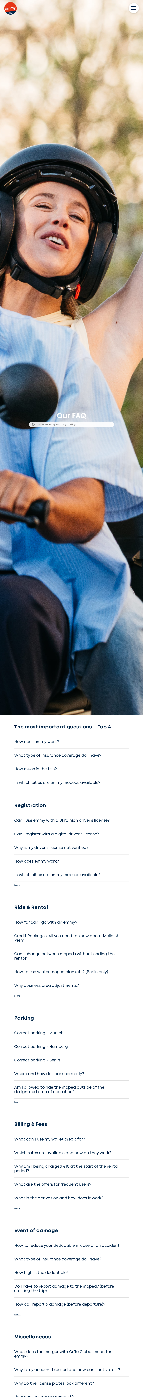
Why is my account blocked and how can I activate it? (67, 1370)
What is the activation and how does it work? (58, 1198)
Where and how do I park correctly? (49, 1074)
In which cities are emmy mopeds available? (57, 783)
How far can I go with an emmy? (45, 922)
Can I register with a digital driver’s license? (56, 834)
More (17, 885)
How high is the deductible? (41, 1273)
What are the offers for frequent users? (52, 1184)
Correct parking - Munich (39, 1033)
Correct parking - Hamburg (41, 1047)
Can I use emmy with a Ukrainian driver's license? (62, 820)
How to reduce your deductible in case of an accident (67, 1245)
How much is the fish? (35, 769)
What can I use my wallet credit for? (49, 1139)
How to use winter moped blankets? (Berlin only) (61, 972)
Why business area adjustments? (46, 986)
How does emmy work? (36, 742)
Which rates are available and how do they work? (62, 1153)
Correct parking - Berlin (37, 1060)
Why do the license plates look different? (54, 1383)
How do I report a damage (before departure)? (59, 1304)
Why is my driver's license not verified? (51, 848)
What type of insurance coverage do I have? (57, 755)
